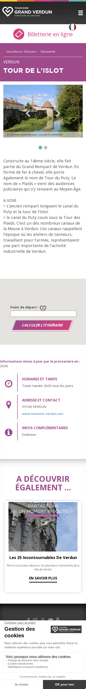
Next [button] (58, 113)
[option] (43, 111)
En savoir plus (43, 578)
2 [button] (45, 147)
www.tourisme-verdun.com (42, 413)
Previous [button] (27, 113)
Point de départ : (24, 307)
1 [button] (40, 147)
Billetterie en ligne (49, 34)
